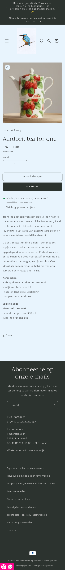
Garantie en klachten (18, 499)
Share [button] (9, 335)
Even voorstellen (16, 491)
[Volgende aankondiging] (58, 7)
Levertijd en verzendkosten (22, 507)
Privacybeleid (50, 560)
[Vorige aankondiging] (6, 7)
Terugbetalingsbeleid (44, 566)
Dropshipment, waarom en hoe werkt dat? (31, 483)
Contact (11, 530)
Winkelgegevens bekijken (20, 207)
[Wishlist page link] (41, 41)
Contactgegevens (23, 566)
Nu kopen (32, 186)
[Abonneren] (54, 405)
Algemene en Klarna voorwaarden (26, 468)
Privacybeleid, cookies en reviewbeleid (29, 476)
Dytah (19, 560)
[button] (7, 41)
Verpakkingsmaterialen (20, 522)
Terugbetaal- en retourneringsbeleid (27, 515)
